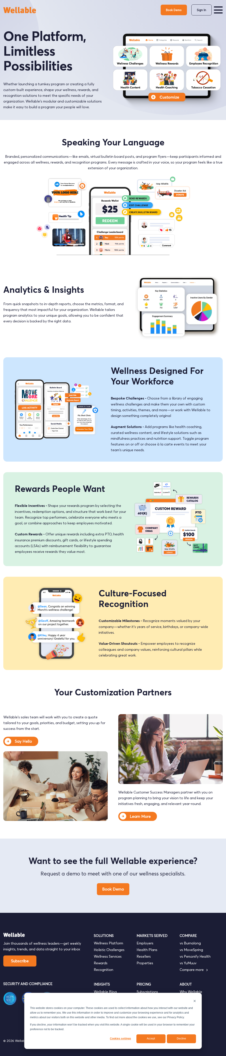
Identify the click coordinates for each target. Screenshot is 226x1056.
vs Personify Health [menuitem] (195, 956)
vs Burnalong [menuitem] (190, 943)
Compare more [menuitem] (192, 969)
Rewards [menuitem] (100, 963)
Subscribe (20, 960)
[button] (218, 10)
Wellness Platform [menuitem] (108, 943)
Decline (181, 1038)
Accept (151, 1038)
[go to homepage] (19, 10)
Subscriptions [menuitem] (147, 991)
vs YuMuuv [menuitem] (188, 963)
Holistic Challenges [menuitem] (109, 950)
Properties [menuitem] (145, 963)
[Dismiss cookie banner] (194, 1001)
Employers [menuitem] (145, 943)
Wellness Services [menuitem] (108, 956)
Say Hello (23, 741)
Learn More (140, 816)
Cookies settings (120, 1038)
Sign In (201, 10)
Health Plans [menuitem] (147, 950)
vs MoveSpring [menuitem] (191, 950)
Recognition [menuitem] (103, 969)
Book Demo (174, 10)
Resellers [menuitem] (144, 956)
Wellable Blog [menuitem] (105, 991)
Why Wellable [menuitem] (191, 991)
